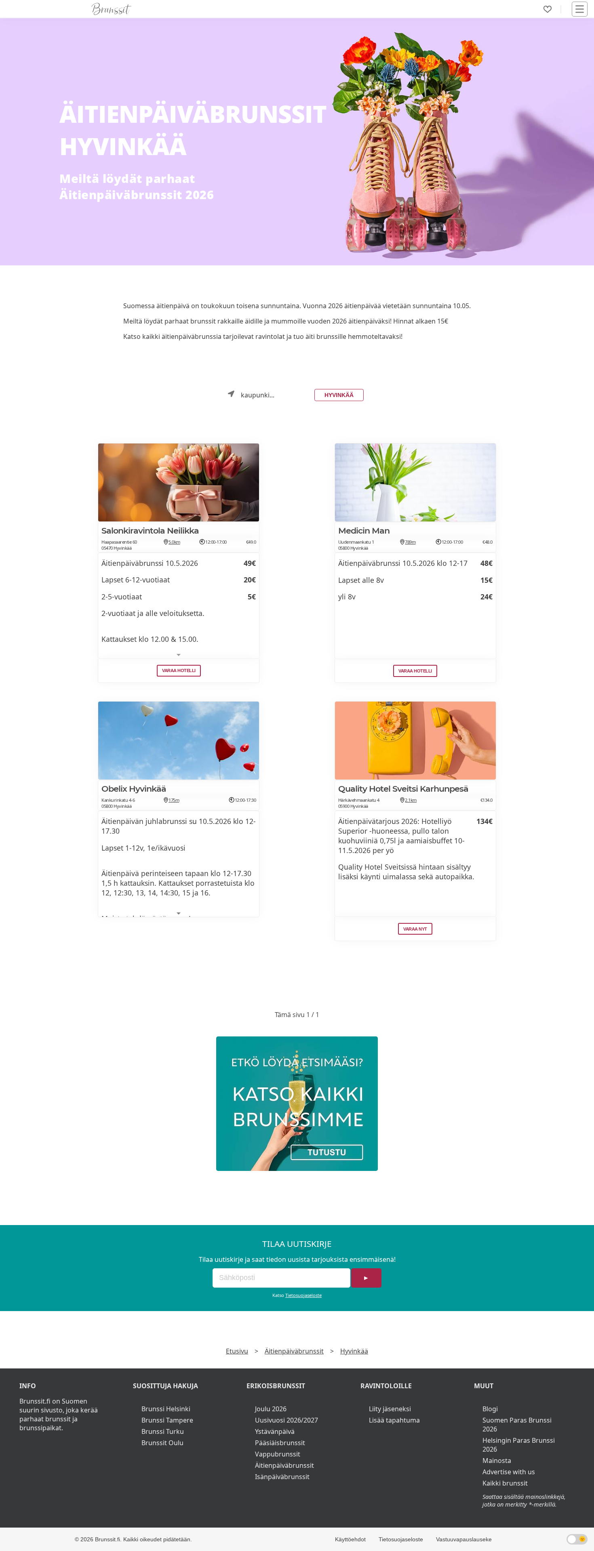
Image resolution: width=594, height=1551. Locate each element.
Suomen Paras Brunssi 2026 (517, 1424)
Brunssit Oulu (162, 1442)
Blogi (490, 1408)
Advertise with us (508, 1471)
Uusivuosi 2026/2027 (286, 1420)
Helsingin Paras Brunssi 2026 (518, 1445)
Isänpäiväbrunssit (282, 1476)
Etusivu (237, 1351)
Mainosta (496, 1460)
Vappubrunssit (277, 1454)
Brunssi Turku (162, 1431)
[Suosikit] (547, 9)
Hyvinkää (339, 395)
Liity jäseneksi (390, 1408)
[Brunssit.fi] (297, 1103)
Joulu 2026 (270, 1408)
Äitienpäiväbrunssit (294, 1351)
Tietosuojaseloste (303, 1295)
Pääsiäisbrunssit (280, 1442)
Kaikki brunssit (505, 1483)
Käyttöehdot (350, 1539)
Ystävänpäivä (275, 1431)
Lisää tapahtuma (394, 1420)
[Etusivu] (111, 9)
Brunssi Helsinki (165, 1408)
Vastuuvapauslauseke (464, 1539)
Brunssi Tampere (167, 1420)
